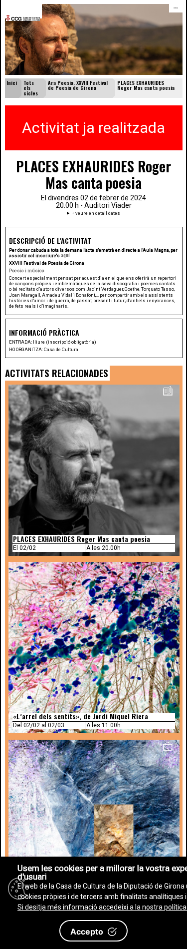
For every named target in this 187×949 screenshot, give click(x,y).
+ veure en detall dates (96, 213)
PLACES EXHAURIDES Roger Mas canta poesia (81, 538)
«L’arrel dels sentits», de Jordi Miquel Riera (80, 716)
